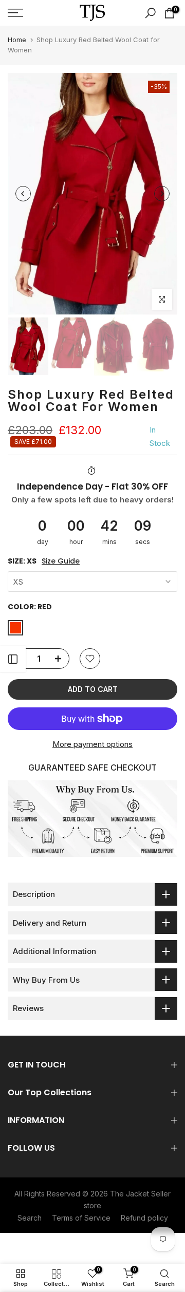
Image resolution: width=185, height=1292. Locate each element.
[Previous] (23, 193)
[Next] (162, 193)
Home (17, 39)
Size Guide (61, 561)
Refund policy (144, 1217)
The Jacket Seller (140, 1193)
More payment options (92, 744)
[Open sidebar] (13, 659)
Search (29, 1217)
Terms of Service (81, 1217)
